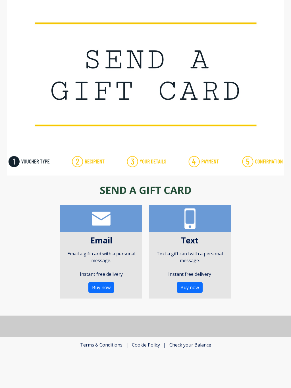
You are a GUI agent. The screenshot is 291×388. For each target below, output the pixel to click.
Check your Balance (190, 345)
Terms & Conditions (101, 345)
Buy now (101, 287)
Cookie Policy (146, 345)
